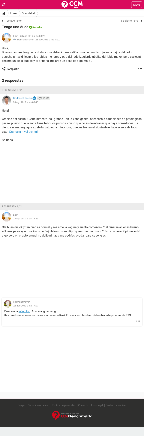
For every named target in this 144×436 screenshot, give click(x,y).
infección (24, 311)
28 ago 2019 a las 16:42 (25, 218)
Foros (13, 13)
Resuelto (37, 27)
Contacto (83, 405)
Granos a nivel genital (23, 131)
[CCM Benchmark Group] (72, 415)
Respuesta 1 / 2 (12, 89)
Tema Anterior (13, 20)
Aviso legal (97, 405)
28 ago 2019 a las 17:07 (47, 39)
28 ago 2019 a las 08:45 (25, 102)
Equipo (21, 405)
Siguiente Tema (130, 20)
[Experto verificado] (34, 98)
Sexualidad (28, 13)
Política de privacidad (63, 405)
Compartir (13, 69)
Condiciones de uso (38, 405)
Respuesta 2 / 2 (12, 206)
